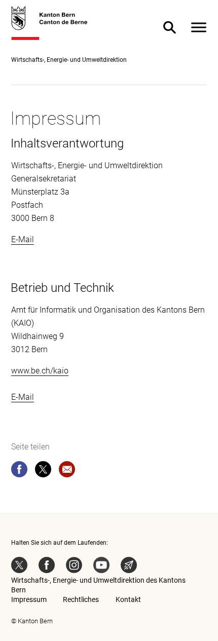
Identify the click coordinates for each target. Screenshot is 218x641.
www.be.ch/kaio (39, 370)
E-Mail (22, 239)
